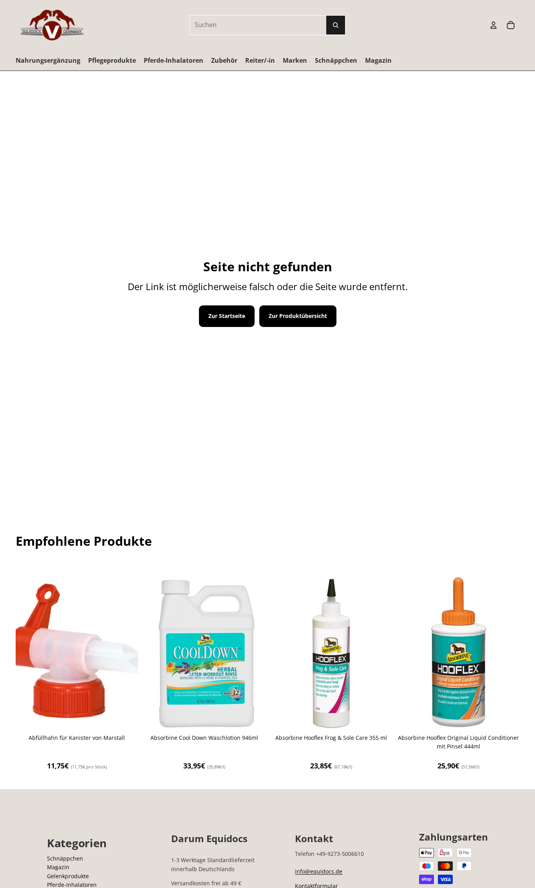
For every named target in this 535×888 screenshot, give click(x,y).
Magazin (58, 867)
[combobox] (249, 25)
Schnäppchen (65, 858)
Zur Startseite (226, 316)
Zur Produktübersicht (298, 316)
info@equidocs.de (318, 871)
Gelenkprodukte (68, 876)
